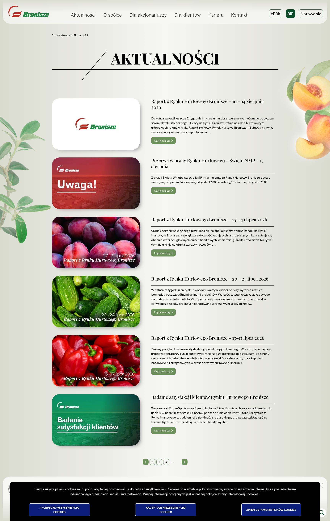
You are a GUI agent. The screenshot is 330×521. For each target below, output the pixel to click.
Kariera (215, 15)
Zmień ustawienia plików (271, 509)
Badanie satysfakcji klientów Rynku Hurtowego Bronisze (209, 397)
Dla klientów (187, 15)
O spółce (112, 15)
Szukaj (321, 512)
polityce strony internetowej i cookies (232, 494)
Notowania (310, 13)
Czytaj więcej (162, 140)
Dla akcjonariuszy (148, 15)
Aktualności (83, 15)
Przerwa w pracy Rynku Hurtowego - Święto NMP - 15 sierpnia (207, 163)
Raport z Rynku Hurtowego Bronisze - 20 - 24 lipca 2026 (210, 279)
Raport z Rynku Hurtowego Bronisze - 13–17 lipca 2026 (207, 338)
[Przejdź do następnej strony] (185, 462)
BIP (291, 14)
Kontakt (239, 15)
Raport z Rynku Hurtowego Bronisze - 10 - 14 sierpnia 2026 (207, 104)
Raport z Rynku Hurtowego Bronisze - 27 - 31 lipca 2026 (209, 219)
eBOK (276, 13)
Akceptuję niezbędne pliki (166, 509)
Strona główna (61, 35)
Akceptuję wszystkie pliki (59, 509)
